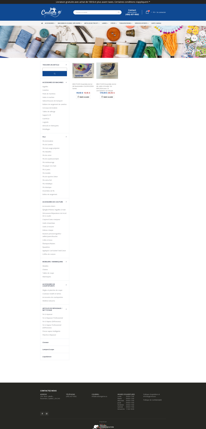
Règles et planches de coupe (52, 290)
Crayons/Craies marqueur (51, 219)
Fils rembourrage (48, 162)
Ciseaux (45, 342)
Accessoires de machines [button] (52, 82)
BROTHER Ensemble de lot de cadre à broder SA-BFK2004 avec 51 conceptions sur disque (106, 87)
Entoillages (46, 129)
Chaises (45, 269)
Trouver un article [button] (50, 65)
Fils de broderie (47, 141)
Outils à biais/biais (48, 223)
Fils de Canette (47, 145)
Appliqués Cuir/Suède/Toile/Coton (54, 251)
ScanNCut (45, 119)
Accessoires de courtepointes (52, 297)
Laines (104, 23)
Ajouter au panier (84, 97)
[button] (148, 12)
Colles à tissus (47, 240)
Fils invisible (46, 173)
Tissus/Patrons (125, 23)
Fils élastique (46, 187)
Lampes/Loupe (48, 349)
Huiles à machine (48, 97)
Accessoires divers (48, 206)
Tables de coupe (48, 273)
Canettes (45, 90)
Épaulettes (46, 247)
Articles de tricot (91, 23)
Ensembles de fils (48, 191)
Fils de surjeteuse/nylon (50, 159)
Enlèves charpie (47, 230)
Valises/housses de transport (52, 101)
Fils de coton (46, 155)
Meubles (45, 266)
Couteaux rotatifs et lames (51, 294)
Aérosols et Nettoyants (50, 126)
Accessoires (49, 23)
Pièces (113, 23)
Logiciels (45, 122)
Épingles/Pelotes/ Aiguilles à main (54, 210)
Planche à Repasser (49, 335)
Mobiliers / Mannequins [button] (52, 262)
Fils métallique (47, 184)
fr (154, 12)
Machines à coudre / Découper (69, 23)
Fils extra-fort (47, 180)
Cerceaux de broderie (49, 108)
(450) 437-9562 (71, 396)
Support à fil (46, 115)
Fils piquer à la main (49, 166)
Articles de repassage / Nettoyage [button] (52, 309)
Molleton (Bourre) (48, 301)
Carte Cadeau (156, 23)
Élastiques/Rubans (48, 244)
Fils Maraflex (46, 152)
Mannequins (46, 277)
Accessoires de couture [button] (52, 202)
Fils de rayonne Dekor (50, 177)
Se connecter (161, 12)
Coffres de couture (48, 254)
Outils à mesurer (48, 227)
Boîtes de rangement (49, 194)
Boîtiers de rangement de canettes (54, 104)
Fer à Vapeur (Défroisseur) (51, 321)
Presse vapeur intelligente (51, 331)
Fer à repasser (47, 314)
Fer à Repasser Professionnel (52, 318)
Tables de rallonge (48, 111)
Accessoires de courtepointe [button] (48, 285)
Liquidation (46, 356)
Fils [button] (43, 137)
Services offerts (141, 23)
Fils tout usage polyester (51, 148)
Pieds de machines (48, 94)
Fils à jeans (46, 169)
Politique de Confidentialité (152, 400)
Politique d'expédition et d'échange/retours (151, 395)
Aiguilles (45, 87)
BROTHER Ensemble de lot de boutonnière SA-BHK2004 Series (83, 86)
